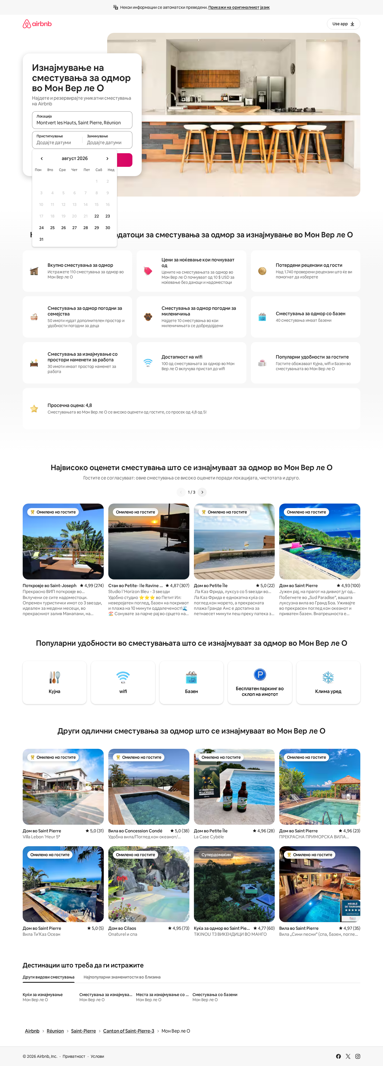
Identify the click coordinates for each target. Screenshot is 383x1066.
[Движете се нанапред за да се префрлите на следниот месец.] (107, 158)
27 (74, 227)
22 (96, 216)
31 (41, 239)
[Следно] (202, 492)
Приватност (74, 1056)
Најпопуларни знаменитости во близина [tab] (122, 977)
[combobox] (82, 122)
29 (96, 227)
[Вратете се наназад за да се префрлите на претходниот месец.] (42, 158)
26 (63, 227)
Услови (97, 1056)
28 (85, 227)
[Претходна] (181, 492)
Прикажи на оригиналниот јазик (239, 7)
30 (107, 227)
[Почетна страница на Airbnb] (37, 24)
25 (52, 227)
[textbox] (57, 142)
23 (107, 216)
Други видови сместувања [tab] (49, 977)
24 (41, 227)
